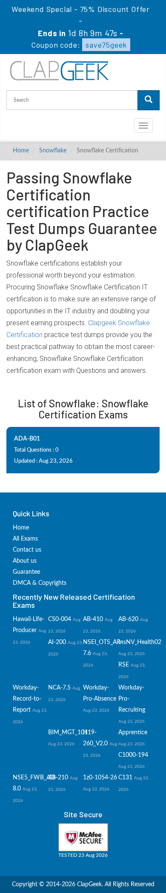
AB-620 (128, 619)
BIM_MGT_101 (68, 733)
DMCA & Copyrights (39, 583)
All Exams (25, 539)
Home (21, 151)
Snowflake (52, 151)
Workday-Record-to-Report (27, 699)
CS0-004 (59, 619)
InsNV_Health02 (139, 642)
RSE (123, 665)
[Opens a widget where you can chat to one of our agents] (134, 878)
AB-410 (93, 619)
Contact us (27, 550)
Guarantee (26, 572)
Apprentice (132, 733)
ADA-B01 (27, 439)
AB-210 (58, 778)
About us (25, 561)
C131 (125, 778)
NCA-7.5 (59, 688)
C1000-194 (133, 755)
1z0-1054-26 (100, 778)
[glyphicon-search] (148, 100)
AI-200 (57, 642)
